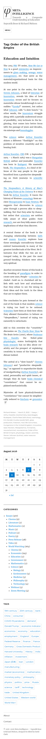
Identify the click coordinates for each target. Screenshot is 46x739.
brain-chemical (34, 379)
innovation (9, 96)
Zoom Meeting (18, 590)
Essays (34, 412)
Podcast (12, 533)
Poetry (11, 536)
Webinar (15, 587)
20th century (26, 611)
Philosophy (18, 580)
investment (21, 657)
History (29, 651)
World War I (10, 703)
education (35, 631)
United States (11, 697)
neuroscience (22, 430)
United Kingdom (21, 692)
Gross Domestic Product (28, 646)
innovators (27, 113)
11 (12, 475)
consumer (18, 616)
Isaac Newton (32, 202)
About (7, 715)
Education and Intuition (21, 58)
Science (14, 567)
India (37, 651)
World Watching (16, 546)
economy (22, 631)
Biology (17, 570)
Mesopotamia (15, 202)
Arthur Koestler (34, 137)
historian (35, 93)
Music (11, 529)
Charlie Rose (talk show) (21, 417)
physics (8, 682)
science (12, 137)
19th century (11, 611)
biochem (24, 399)
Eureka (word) (19, 420)
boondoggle (33, 415)
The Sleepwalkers (18, 168)
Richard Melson (10, 412)
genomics (37, 399)
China (7, 616)
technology (27, 687)
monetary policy (12, 677)
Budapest (22, 164)
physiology (20, 433)
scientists (25, 215)
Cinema (12, 519)
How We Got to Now (29, 423)
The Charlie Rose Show (29, 331)
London (29, 662)
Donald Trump (12, 626)
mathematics (33, 672)
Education (16, 556)
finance (26, 641)
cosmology (27, 198)
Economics (16, 553)
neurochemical (10, 430)
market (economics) (14, 672)
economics (10, 631)
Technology (19, 584)
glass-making (20, 72)
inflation (9, 657)
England (24, 636)
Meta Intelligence (23, 12)
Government (17, 560)
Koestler (38, 161)
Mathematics (14, 526)
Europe (35, 636)
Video (11, 543)
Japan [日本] (10, 662)
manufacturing (12, 667)
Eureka (16, 106)
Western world (28, 697)
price (27, 682)
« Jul (11, 495)
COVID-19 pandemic (14, 621)
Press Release (14, 539)
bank (37, 611)
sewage (32, 72)
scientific (37, 178)
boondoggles (26, 130)
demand (31, 621)
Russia (35, 682)
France (36, 641)
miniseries (24, 69)
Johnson (13, 110)
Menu (7, 30)
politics (18, 682)
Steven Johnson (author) (13, 435)
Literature (13, 522)
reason (12, 239)
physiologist (10, 341)
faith (40, 236)
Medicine (17, 577)
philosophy (28, 677)
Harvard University (14, 651)
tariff (17, 687)
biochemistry (21, 415)
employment (11, 636)
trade (7, 692)
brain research (11, 345)
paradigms (25, 273)
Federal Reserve (12, 641)
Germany (9, 646)
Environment (19, 573)
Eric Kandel (8, 420)
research (8, 222)
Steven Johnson (11, 93)
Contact (8, 721)
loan (21, 662)
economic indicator (31, 626)
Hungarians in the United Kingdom (18, 425)
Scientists (8, 311)
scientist (35, 433)
